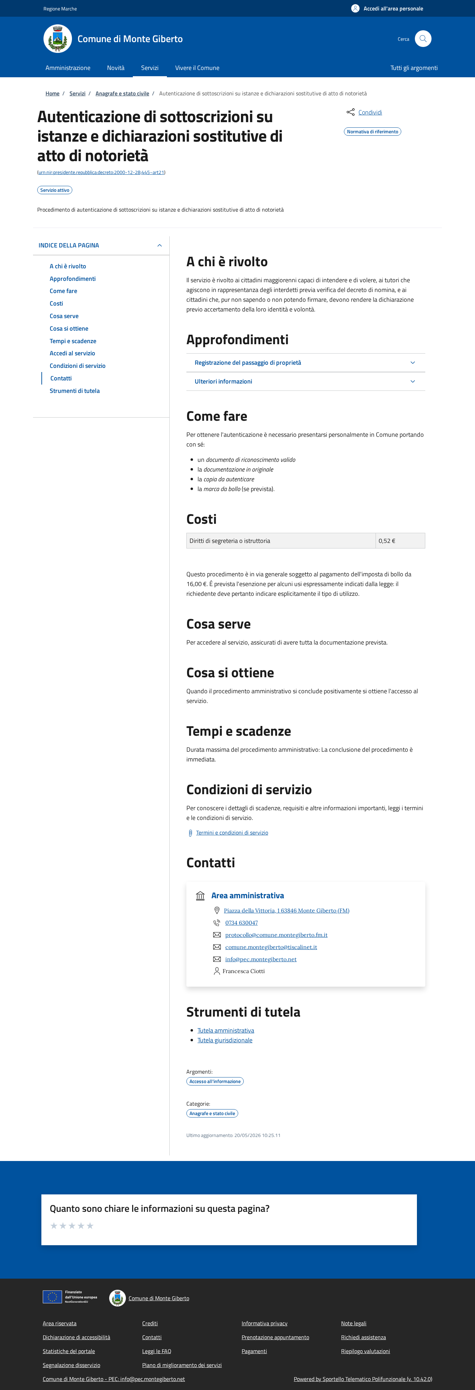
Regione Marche (60, 8)
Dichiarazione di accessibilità (76, 1337)
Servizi (78, 93)
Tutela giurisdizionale (225, 1040)
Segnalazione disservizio (71, 1365)
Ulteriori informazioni (223, 381)
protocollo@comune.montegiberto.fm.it (276, 934)
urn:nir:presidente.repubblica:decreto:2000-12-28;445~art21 (101, 172)
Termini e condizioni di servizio (232, 832)
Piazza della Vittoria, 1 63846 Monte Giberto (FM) (286, 910)
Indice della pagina (69, 245)
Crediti (150, 1323)
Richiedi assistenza (363, 1337)
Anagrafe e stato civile (122, 93)
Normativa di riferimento (372, 130)
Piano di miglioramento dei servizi (182, 1365)
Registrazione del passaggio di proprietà (248, 362)
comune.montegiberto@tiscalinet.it (271, 946)
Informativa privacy (265, 1323)
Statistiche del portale (69, 1351)
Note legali (354, 1323)
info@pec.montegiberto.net (261, 959)
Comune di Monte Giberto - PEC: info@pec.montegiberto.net (114, 1379)
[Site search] (423, 38)
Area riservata (60, 1323)
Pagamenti (254, 1351)
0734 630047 (241, 922)
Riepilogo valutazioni (365, 1351)
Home (52, 93)
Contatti (152, 1337)
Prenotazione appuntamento (275, 1337)
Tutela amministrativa (226, 1030)
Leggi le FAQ (156, 1351)
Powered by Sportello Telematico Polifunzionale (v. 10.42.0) (363, 1379)
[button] (387, 8)
